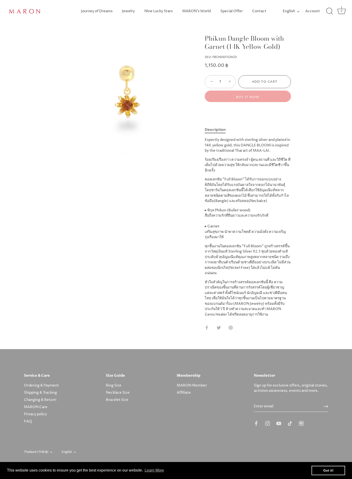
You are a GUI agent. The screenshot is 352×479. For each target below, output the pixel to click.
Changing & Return (40, 399)
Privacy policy (35, 414)
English (289, 11)
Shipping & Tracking (40, 392)
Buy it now (248, 97)
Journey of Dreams (97, 11)
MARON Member (192, 385)
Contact (259, 11)
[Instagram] (267, 423)
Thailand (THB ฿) (36, 452)
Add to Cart (265, 82)
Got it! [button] (328, 470)
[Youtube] (278, 423)
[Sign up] (325, 406)
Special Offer (231, 11)
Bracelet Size (117, 399)
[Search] (329, 11)
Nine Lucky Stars (158, 11)
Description (215, 129)
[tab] (217, 130)
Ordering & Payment (41, 385)
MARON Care (35, 407)
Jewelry (128, 11)
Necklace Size (118, 392)
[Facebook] (256, 423)
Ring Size (113, 385)
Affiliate (184, 392)
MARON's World (196, 11)
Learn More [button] (154, 470)
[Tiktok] (290, 423)
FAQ (28, 421)
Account (312, 11)
